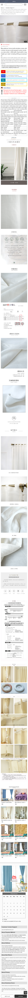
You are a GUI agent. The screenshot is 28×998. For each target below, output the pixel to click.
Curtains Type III (10, 8)
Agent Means (6, 88)
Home (2, 8)
